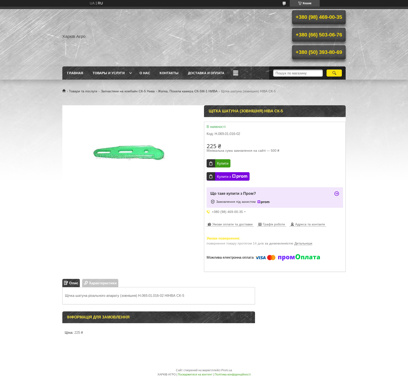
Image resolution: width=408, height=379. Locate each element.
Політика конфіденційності (233, 374)
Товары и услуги (109, 73)
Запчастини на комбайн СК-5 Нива (128, 91)
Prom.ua (226, 370)
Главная (75, 73)
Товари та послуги (83, 91)
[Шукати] (334, 73)
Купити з (224, 177)
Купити (222, 163)
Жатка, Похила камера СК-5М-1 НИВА (187, 91)
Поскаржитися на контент (195, 374)
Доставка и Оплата (206, 73)
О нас (145, 73)
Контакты (169, 73)
